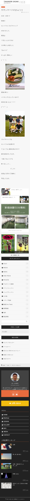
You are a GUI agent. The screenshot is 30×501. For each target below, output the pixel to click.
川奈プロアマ (7, 358)
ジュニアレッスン (15, 292)
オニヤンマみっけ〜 (8, 342)
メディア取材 (15, 300)
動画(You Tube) (15, 304)
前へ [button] (3, 243)
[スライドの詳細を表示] (15, 243)
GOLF (15, 263)
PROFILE (6, 418)
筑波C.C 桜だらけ (8, 354)
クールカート (7, 346)
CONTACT (6, 435)
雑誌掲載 (15, 316)
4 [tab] (16, 255)
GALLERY (6, 425)
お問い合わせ (16, 403)
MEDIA (15, 267)
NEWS (15, 271)
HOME (5, 414)
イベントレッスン (15, 288)
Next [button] (27, 243)
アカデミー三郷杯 (15, 284)
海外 (15, 312)
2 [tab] (13, 255)
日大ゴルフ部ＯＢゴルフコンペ (11, 350)
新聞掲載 (15, 308)
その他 (15, 296)
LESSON (6, 421)
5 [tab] (18, 255)
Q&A (4, 428)
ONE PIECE (15, 275)
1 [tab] (11, 255)
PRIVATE (15, 280)
